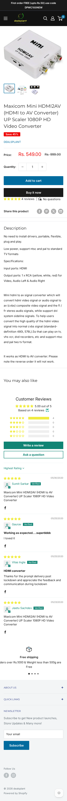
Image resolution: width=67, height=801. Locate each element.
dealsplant (12, 141)
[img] (12, 478)
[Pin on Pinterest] (46, 211)
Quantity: (10, 167)
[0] (60, 18)
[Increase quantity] (42, 167)
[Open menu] (5, 18)
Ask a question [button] (33, 454)
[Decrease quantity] (22, 167)
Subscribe (16, 745)
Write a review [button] (33, 445)
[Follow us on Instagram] (13, 775)
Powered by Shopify (15, 793)
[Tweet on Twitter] (53, 211)
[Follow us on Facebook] (6, 775)
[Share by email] (60, 211)
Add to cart (33, 180)
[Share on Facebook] (39, 211)
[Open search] (45, 18)
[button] (12, 199)
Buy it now (33, 192)
